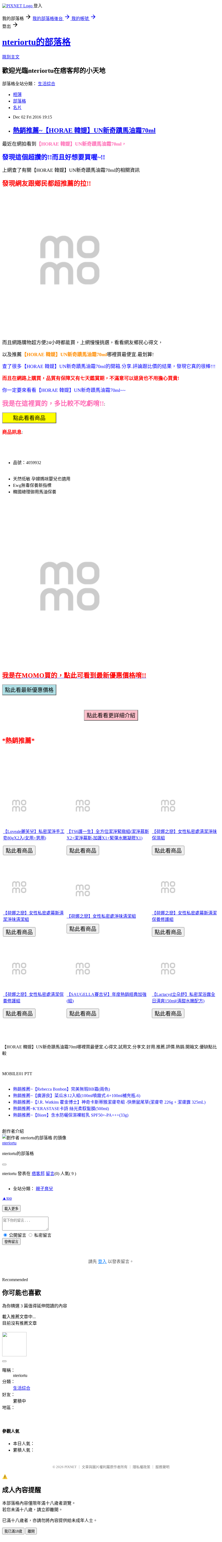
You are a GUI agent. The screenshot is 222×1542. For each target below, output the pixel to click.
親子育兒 (44, 1188)
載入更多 (11, 1209)
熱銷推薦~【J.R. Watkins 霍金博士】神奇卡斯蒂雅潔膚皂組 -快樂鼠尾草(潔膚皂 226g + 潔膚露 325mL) (109, 1102)
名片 (17, 107)
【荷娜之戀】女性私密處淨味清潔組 (101, 916)
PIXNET (70, 1467)
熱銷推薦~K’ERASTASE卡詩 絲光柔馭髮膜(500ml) (61, 1108)
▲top (7, 1198)
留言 (50, 1173)
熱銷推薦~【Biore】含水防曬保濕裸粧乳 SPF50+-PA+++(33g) (70, 1115)
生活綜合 (46, 83)
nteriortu (9, 1143)
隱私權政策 (141, 1467)
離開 (31, 1531)
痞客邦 (38, 1173)
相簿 (17, 94)
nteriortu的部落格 (36, 42)
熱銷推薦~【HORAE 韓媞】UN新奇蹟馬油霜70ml (84, 130)
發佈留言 (11, 1242)
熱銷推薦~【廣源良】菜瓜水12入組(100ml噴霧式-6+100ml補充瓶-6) (76, 1095)
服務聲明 (162, 1467)
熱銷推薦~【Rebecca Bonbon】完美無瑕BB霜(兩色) (61, 1089)
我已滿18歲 (13, 1531)
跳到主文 (10, 57)
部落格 (19, 101)
